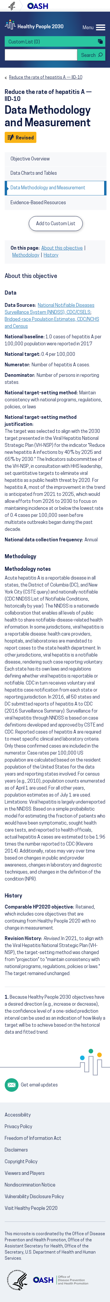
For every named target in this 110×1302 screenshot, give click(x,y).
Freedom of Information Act (33, 1138)
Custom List (24, 42)
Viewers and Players (25, 1173)
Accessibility (18, 1115)
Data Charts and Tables (34, 173)
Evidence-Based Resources (38, 203)
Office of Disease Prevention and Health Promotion (37, 6)
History (51, 255)
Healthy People (34, 24)
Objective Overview (30, 159)
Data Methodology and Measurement (48, 188)
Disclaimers (16, 1150)
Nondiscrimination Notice (30, 1185)
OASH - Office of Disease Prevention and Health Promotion (60, 1280)
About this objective (62, 248)
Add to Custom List (55, 224)
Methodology (25, 255)
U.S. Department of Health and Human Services (14, 6)
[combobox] (41, 55)
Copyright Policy (21, 1162)
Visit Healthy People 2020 (31, 1208)
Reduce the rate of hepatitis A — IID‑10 (45, 78)
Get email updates (39, 1085)
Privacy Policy (18, 1127)
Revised (25, 138)
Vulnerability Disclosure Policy (34, 1197)
